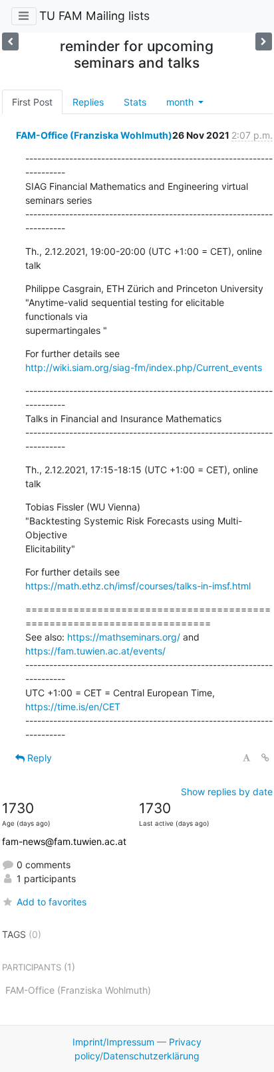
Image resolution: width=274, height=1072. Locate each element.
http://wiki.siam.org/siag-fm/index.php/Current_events (143, 367)
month (181, 102)
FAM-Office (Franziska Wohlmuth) (94, 135)
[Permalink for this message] (265, 757)
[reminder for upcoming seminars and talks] (10, 41)
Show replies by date (227, 791)
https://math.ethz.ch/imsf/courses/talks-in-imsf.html (138, 585)
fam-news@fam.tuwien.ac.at (64, 841)
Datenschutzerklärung (151, 1055)
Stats (135, 102)
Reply (38, 757)
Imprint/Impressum (113, 1041)
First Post (32, 102)
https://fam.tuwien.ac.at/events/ (95, 650)
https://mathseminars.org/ (123, 637)
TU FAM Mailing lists (94, 16)
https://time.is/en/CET (72, 706)
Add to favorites (51, 901)
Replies (88, 102)
